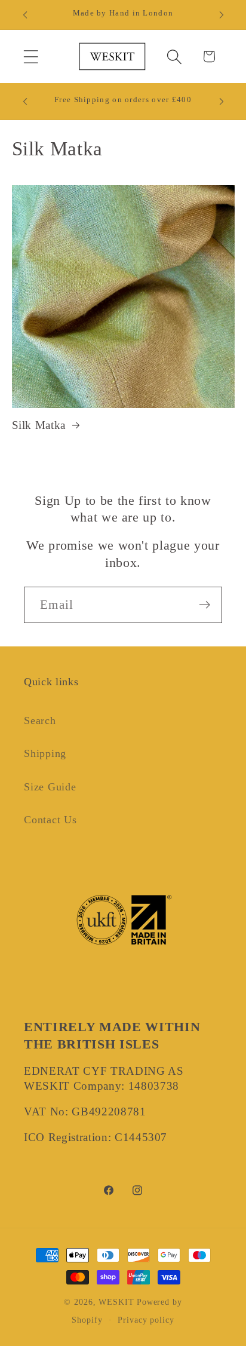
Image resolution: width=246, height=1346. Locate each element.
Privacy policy (146, 1319)
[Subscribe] (204, 605)
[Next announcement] (221, 15)
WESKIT (116, 1302)
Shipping (45, 753)
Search (40, 720)
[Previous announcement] (25, 15)
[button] (31, 56)
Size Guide (50, 787)
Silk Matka (39, 425)
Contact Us (50, 820)
